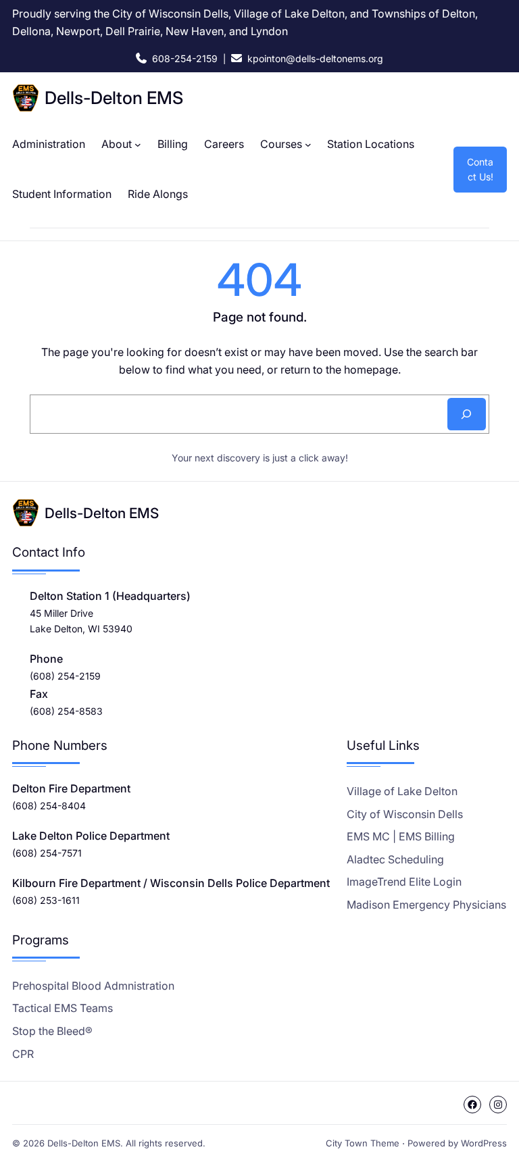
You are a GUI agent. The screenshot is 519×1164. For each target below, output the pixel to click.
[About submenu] (137, 144)
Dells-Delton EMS (114, 97)
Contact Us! (480, 169)
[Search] (466, 414)
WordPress (484, 1143)
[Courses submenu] (308, 144)
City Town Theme (362, 1143)
